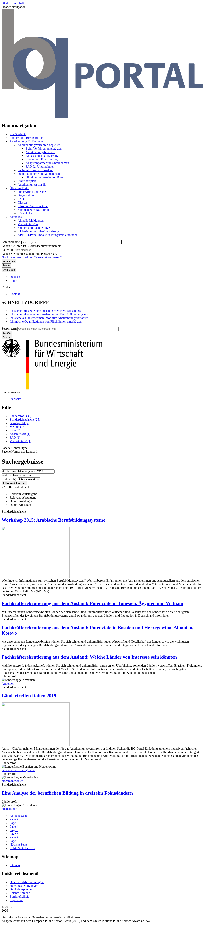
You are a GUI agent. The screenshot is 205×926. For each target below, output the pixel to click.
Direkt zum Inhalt (13, 3)
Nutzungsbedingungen (24, 885)
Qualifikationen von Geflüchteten (39, 173)
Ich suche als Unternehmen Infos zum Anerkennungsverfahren (49, 318)
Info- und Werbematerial (33, 206)
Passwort (7, 249)
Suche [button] (7, 337)
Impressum (16, 900)
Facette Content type (15, 448)
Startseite (15, 399)
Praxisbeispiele (27, 181)
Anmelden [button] (9, 269)
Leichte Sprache (20, 893)
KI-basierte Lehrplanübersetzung (38, 231)
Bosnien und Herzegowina (18, 770)
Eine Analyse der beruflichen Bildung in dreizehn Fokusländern (67, 793)
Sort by (6, 475)
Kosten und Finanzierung (42, 159)
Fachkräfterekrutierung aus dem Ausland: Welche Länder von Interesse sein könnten (89, 657)
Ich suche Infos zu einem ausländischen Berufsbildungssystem (49, 314)
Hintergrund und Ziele (32, 191)
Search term (9, 328)
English (14, 280)
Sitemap (15, 865)
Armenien (8, 683)
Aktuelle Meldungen (31, 220)
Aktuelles (16, 217)
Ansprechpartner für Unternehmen (47, 163)
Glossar (22, 202)
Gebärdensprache (21, 889)
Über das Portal (19, 188)
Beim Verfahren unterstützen (44, 148)
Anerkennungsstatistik (32, 184)
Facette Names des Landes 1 (20, 451)
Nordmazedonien (12, 781)
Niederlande (9, 809)
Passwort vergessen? (49, 257)
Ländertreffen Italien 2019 (29, 695)
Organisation (26, 195)
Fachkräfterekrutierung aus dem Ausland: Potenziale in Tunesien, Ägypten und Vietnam (92, 603)
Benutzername (11, 242)
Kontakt (15, 294)
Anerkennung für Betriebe (26, 141)
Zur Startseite (18, 134)
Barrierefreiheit (19, 896)
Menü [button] (6, 265)
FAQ (21, 199)
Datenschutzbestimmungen (27, 882)
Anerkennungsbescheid (40, 152)
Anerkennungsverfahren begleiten (39, 145)
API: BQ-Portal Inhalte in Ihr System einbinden (48, 235)
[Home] (102, 117)
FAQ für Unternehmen (40, 166)
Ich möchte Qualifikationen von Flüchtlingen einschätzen (46, 321)
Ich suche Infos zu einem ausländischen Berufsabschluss (45, 310)
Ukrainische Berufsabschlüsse (44, 177)
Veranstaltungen (28, 224)
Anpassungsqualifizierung (42, 155)
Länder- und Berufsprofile (26, 137)
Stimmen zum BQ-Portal (33, 209)
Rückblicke (25, 213)
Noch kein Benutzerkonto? (19, 257)
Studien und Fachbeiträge (34, 227)
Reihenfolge (9, 479)
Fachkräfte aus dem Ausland (35, 170)
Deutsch (15, 276)
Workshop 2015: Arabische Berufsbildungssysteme (53, 520)
